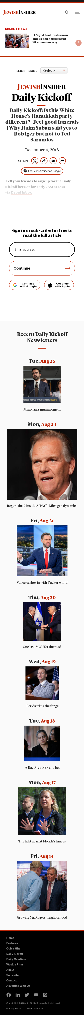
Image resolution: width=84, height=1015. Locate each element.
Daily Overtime (16, 959)
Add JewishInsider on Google (44, 171)
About (10, 970)
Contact (11, 980)
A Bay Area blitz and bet (42, 767)
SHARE (23, 161)
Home (10, 938)
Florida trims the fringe (42, 706)
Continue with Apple (62, 285)
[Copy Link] (44, 160)
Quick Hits (13, 948)
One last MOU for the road (42, 647)
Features (12, 943)
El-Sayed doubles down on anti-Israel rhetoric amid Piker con (50, 39)
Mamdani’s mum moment (42, 409)
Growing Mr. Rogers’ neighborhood (42, 917)
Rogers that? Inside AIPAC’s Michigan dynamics (42, 506)
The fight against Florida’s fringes (42, 841)
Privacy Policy (13, 1008)
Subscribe (12, 975)
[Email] (53, 160)
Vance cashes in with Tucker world (42, 582)
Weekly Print (14, 964)
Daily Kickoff (14, 954)
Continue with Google (28, 285)
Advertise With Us (18, 985)
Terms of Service (34, 1008)
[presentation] (78, 43)
